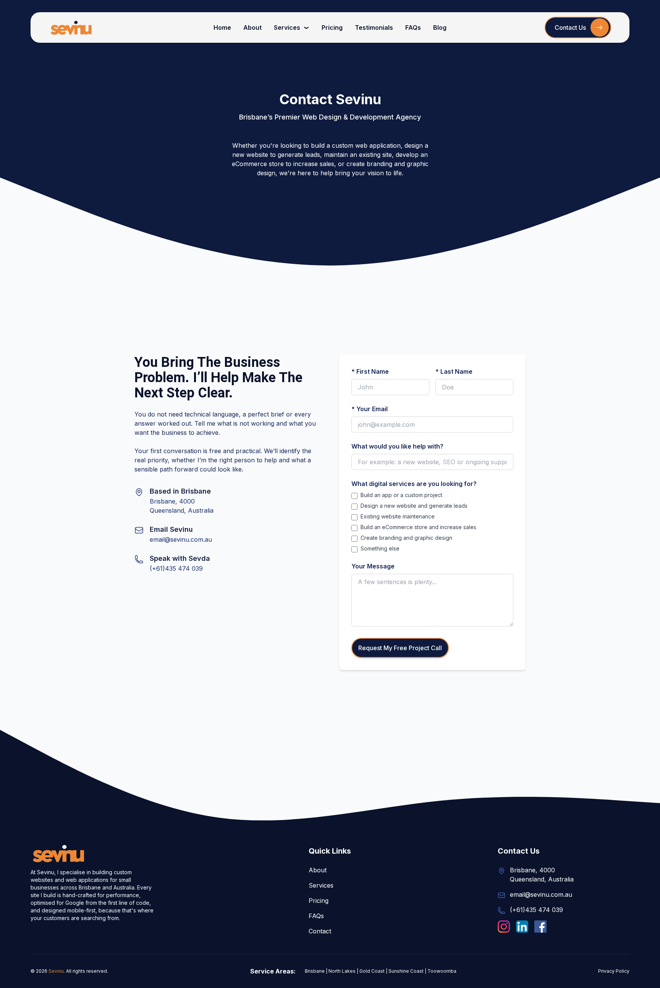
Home (222, 27)
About (252, 27)
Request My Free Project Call (400, 648)
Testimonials (374, 27)
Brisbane (315, 971)
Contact (320, 931)
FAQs (413, 27)
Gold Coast (372, 971)
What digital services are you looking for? (414, 484)
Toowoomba (441, 971)
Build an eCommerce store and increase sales (418, 527)
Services (287, 27)
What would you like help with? (397, 446)
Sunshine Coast (406, 971)
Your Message (373, 566)
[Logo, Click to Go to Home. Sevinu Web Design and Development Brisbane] (71, 27)
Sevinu (56, 971)
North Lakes (342, 971)
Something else (380, 548)
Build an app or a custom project (401, 495)
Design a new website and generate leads (414, 505)
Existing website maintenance (398, 516)
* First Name (370, 371)
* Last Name (453, 371)
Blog (439, 27)
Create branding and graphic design (406, 537)
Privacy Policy (613, 971)
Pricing (332, 27)
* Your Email (369, 409)
